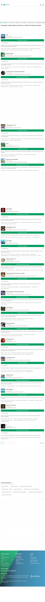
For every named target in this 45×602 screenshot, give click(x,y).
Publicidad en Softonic (20, 563)
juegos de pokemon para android (17, 334)
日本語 (27, 575)
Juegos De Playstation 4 (28, 85)
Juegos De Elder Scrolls (36, 85)
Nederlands (6, 577)
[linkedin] (10, 571)
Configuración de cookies (34, 563)
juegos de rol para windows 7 (9, 154)
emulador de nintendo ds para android (16, 335)
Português (12, 577)
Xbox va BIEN (23, 22)
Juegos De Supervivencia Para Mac (35, 48)
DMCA (31, 555)
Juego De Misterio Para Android (16, 222)
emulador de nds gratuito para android (29, 334)
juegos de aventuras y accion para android (18, 371)
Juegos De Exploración (20, 318)
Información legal (33, 557)
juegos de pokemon (35, 170)
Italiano (24, 575)
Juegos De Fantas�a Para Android (19, 420)
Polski (9, 577)
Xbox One (22, 85)
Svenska (19, 577)
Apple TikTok (17, 22)
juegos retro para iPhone (25, 255)
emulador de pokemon (7, 334)
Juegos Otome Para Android (27, 138)
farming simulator (31, 400)
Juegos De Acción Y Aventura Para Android (18, 237)
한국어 (2, 577)
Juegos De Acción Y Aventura (11, 170)
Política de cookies (33, 561)
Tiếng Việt (2, 578)
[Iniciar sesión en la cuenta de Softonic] (43, 4)
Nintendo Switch (3, 170)
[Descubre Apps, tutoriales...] (40, 4)
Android (6, 138)
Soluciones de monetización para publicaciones (19, 556)
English (7, 575)
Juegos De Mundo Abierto (14, 86)
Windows (2, 48)
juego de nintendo (20, 170)
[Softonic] (7, 4)
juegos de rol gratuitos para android (18, 354)
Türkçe (26, 577)
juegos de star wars (28, 237)
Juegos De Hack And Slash (29, 420)
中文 (5, 578)
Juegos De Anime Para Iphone (37, 222)
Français (14, 575)
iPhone (9, 222)
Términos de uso (33, 558)
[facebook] (2, 571)
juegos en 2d (39, 255)
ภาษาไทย (23, 577)
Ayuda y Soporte (4, 559)
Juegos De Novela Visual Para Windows (38, 138)
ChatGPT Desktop (31, 22)
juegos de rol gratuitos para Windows (30, 154)
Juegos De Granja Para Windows (10, 400)
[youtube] (13, 571)
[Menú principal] (1, 4)
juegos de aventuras (33, 255)
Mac (5, 48)
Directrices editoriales (5, 562)
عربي (2, 575)
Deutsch (4, 575)
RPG (35, 420)
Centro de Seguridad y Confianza (5, 558)
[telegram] (15, 571)
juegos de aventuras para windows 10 (16, 140)
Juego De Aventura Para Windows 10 (6, 319)
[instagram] (4, 571)
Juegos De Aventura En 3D (5, 68)
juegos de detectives (4, 223)
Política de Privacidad (34, 560)
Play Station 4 (12, 85)
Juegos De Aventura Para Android (26, 222)
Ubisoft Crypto (11, 22)
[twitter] (8, 571)
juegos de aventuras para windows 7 (16, 138)
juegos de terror (30, 437)
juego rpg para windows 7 (19, 154)
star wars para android (7, 237)
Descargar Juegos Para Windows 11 (23, 48)
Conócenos (3, 555)
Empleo (2, 561)
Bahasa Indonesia (19, 575)
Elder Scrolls (20, 86)
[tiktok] (6, 571)
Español (11, 575)
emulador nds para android (5, 335)
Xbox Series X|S (14, 48)
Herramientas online (4, 565)
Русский (16, 577)
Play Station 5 (9, 48)
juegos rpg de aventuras (5, 86)
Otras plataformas (5, 42)
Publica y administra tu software (20, 560)
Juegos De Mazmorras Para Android (6, 354)
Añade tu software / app (5, 564)
